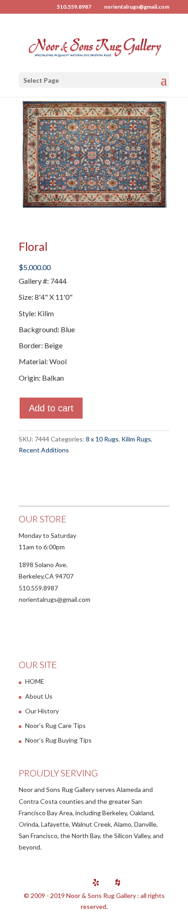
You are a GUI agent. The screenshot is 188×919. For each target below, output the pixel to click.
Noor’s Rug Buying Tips (58, 740)
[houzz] (118, 882)
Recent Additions (44, 450)
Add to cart (51, 408)
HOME (34, 681)
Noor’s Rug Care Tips (55, 725)
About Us (38, 696)
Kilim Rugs (136, 439)
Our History (42, 711)
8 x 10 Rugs (102, 439)
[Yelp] (96, 882)
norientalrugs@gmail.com (54, 599)
